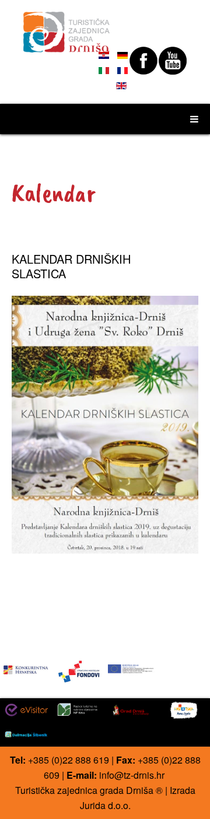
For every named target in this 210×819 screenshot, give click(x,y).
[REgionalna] (26, 667)
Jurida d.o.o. (105, 805)
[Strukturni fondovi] (78, 670)
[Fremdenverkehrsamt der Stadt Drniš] (66, 27)
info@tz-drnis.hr (131, 775)
